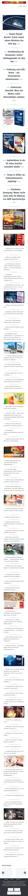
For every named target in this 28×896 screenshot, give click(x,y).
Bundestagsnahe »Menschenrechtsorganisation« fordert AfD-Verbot (13, 432)
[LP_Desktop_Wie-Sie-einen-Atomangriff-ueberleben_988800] (14, 209)
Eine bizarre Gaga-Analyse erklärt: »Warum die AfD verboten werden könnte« (13, 366)
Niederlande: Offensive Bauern (13, 517)
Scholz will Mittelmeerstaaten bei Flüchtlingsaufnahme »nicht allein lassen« (13, 388)
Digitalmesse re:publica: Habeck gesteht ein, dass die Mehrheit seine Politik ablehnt (13, 313)
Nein (17, 889)
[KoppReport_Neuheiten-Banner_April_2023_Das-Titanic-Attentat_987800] (14, 655)
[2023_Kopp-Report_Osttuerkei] (14, 592)
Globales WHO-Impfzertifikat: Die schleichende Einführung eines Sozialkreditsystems (12, 462)
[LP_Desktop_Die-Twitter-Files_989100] (14, 107)
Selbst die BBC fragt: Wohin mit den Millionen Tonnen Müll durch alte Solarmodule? (13, 639)
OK (10, 889)
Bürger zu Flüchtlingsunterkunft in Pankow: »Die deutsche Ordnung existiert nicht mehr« (13, 803)
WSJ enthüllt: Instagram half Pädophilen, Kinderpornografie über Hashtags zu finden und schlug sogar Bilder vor (14, 539)
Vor (24, 6)
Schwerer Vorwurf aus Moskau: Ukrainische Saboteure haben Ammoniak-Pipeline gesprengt (13, 621)
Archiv (12, 879)
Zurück (20, 6)
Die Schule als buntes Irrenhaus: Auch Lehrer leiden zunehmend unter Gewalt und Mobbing (14, 841)
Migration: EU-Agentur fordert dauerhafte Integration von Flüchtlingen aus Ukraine (14, 523)
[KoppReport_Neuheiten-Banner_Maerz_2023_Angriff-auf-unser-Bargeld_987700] (14, 291)
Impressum (18, 879)
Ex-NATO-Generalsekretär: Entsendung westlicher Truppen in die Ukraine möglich (13, 510)
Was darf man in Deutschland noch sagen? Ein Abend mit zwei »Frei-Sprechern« (14, 782)
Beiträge (6, 879)
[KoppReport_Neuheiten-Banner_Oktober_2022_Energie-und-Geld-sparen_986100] (14, 393)
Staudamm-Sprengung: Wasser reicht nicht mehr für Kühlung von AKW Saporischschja (14, 196)
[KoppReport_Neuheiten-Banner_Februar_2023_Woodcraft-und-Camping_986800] (14, 544)
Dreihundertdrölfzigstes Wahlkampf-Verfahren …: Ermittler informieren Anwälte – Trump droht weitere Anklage (14, 559)
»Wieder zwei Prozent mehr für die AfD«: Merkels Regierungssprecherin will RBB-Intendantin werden (14, 824)
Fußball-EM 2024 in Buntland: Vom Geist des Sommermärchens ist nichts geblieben (14, 250)
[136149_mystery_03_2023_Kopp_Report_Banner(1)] (14, 446)
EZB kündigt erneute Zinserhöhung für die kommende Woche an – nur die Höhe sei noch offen (13, 630)
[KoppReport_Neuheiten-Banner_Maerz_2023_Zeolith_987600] (14, 756)
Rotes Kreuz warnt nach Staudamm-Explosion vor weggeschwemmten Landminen (14, 567)
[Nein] (26, 888)
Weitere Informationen (14, 893)
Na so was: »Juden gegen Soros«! (14, 746)
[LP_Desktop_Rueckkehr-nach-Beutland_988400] (14, 133)
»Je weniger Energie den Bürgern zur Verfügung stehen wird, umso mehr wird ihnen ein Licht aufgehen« (13, 357)
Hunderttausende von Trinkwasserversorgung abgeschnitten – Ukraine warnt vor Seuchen (13, 613)
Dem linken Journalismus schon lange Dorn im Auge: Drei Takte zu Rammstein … (13, 832)
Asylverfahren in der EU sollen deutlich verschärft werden (14, 163)
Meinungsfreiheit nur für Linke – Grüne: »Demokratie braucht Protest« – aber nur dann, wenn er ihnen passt (14, 287)
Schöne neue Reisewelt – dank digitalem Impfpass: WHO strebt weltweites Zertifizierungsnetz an (14, 647)
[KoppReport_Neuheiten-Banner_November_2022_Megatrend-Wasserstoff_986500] (14, 342)
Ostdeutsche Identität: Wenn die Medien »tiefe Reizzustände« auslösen (14, 94)
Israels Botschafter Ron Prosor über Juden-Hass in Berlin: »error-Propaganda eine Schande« (14, 701)
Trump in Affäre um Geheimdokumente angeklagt (15, 178)
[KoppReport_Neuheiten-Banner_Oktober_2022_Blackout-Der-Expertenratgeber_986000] (14, 808)
